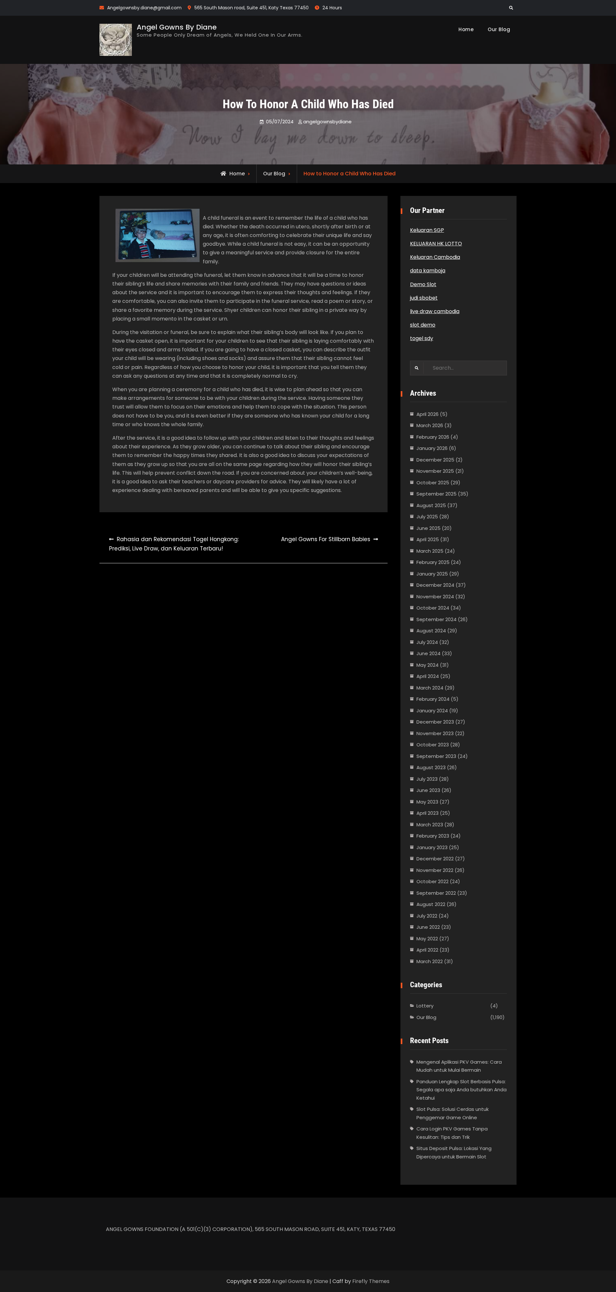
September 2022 (436, 893)
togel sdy (421, 338)
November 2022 (434, 870)
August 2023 (431, 767)
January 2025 (432, 573)
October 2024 (432, 607)
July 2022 (426, 915)
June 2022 (428, 927)
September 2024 (436, 619)
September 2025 (436, 493)
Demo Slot (423, 284)
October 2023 (432, 744)
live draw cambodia (434, 311)
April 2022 (427, 949)
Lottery (424, 1005)
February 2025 (432, 562)
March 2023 (429, 824)
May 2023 (427, 801)
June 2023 (428, 790)
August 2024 (431, 630)
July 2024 (427, 642)
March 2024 (429, 687)
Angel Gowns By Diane (177, 27)
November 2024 (435, 596)
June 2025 (428, 528)
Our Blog (499, 29)
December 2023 (435, 721)
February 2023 (432, 835)
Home (466, 29)
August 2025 (431, 505)
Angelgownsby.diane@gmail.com (144, 7)
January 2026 (432, 448)
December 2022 (435, 858)
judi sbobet (424, 298)
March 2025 (429, 551)
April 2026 (427, 414)
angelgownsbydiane (327, 121)
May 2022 (427, 938)
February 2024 (432, 699)
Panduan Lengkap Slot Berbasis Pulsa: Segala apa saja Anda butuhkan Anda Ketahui (461, 1089)
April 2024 (427, 676)
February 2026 (432, 437)
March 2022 (429, 961)
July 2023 (427, 779)
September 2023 (436, 756)
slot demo (422, 325)
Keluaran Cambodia (435, 257)
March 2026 (429, 425)
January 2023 (432, 847)
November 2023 (435, 733)
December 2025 (435, 459)
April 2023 (427, 813)
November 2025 (435, 471)
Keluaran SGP (427, 230)
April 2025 (427, 539)
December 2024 (435, 585)
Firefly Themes (370, 1281)
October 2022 (432, 881)
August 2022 (430, 904)
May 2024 (427, 665)
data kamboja (427, 270)
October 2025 (432, 482)
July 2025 (427, 516)
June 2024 (428, 653)
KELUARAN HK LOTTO (436, 243)
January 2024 (432, 710)
